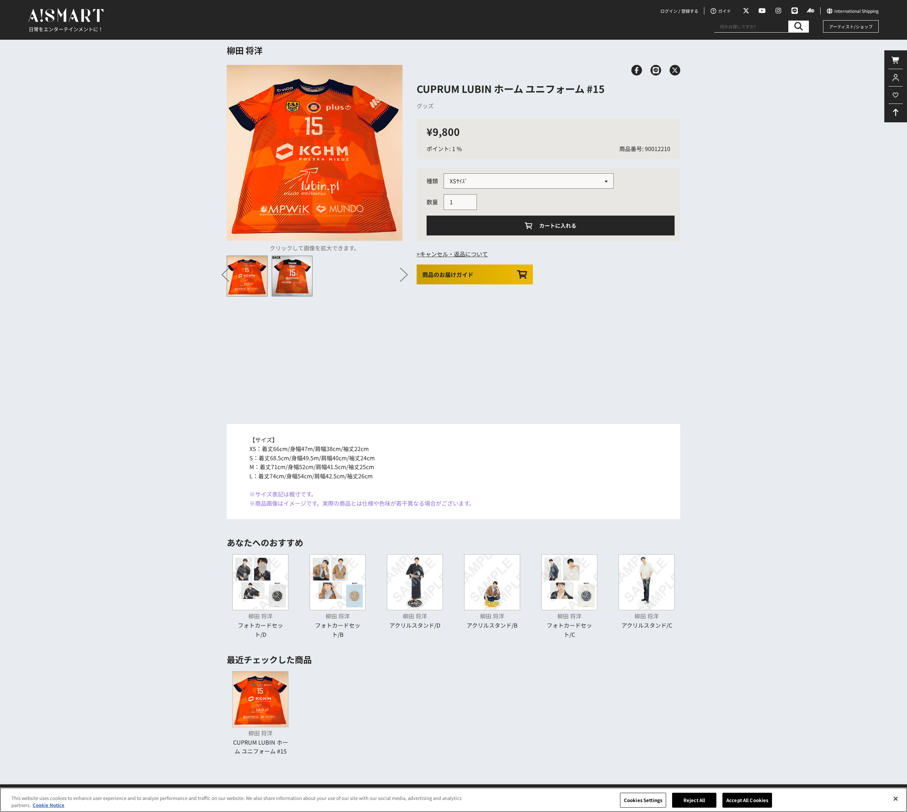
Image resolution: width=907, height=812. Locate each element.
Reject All (694, 800)
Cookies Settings (643, 800)
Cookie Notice (48, 804)
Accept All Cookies (747, 800)
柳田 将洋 (245, 50)
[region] (453, 800)
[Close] (895, 799)
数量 (432, 202)
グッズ (425, 105)
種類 (432, 181)
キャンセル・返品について (454, 254)
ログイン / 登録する (679, 11)
